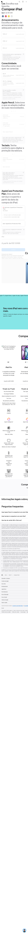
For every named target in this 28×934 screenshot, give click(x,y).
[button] (19, 1)
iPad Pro (9, 367)
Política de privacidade (6, 612)
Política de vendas (15, 612)
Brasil (3, 608)
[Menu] (26, 1)
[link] (24, 930)
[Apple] (2, 575)
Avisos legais (22, 612)
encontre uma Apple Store (17, 605)
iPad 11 (10, 575)
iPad (6, 575)
